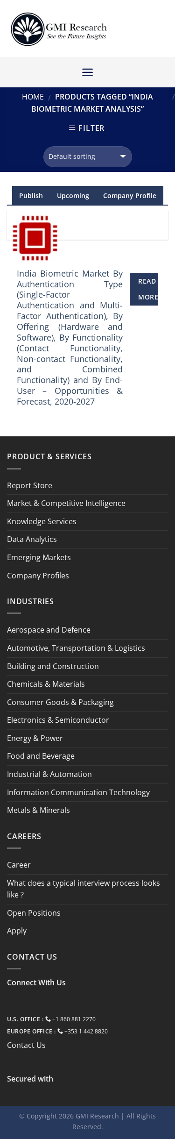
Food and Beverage (41, 756)
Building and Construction (53, 666)
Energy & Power (35, 738)
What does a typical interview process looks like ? (83, 889)
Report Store (29, 485)
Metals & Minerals (38, 810)
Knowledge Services (42, 521)
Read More (148, 289)
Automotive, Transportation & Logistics (76, 648)
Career (19, 865)
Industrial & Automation (49, 774)
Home (33, 97)
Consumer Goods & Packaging (60, 702)
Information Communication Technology (78, 792)
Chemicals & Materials (46, 684)
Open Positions (34, 913)
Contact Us (26, 1045)
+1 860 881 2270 (74, 1019)
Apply (17, 930)
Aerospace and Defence (49, 630)
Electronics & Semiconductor (58, 720)
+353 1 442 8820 (86, 1031)
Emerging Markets (39, 557)
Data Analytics (32, 539)
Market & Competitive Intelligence (66, 503)
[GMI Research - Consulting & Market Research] (58, 29)
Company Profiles (38, 575)
